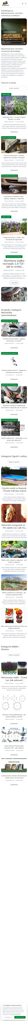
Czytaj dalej (14, 282)
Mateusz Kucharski (9, 121)
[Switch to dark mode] (22, 3)
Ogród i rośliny (6, 94)
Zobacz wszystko (14, 88)
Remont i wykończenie (8, 137)
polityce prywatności (16, 1014)
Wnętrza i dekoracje (9, 32)
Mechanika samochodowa (9, 176)
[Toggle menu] (25, 3)
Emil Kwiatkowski (7, 39)
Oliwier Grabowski (9, 201)
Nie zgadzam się (8, 1017)
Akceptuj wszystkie (20, 1017)
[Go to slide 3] (24, 43)
